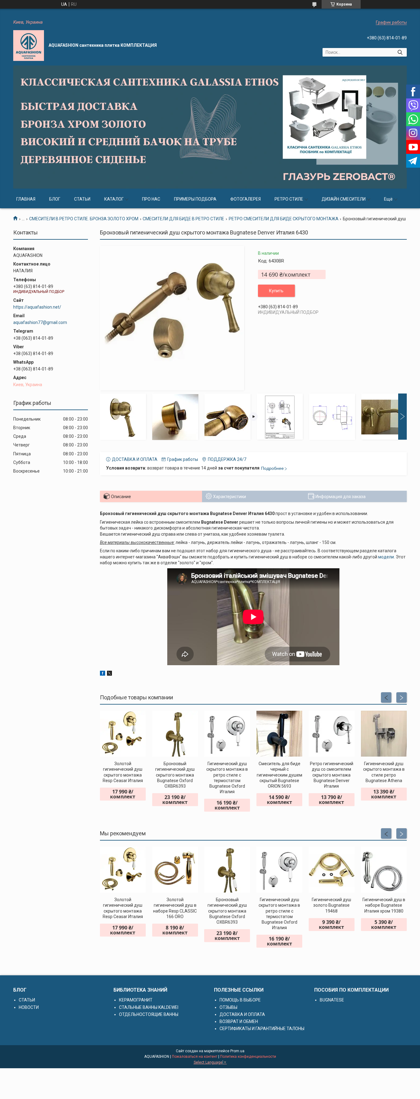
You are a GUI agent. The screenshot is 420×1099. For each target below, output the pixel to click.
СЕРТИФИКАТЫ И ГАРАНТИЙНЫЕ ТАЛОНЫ (262, 1028)
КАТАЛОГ (114, 199)
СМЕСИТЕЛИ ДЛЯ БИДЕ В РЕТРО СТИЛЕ (183, 218)
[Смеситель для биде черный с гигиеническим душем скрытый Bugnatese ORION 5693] (279, 734)
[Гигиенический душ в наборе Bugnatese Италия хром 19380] (384, 870)
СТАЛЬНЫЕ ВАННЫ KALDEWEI (148, 1007)
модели (386, 556)
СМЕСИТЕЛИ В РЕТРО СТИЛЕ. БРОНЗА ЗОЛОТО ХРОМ (83, 218)
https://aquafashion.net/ (37, 307)
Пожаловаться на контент (194, 1056)
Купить (276, 290)
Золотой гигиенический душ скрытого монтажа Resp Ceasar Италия (123, 772)
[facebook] (102, 674)
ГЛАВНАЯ (25, 199)
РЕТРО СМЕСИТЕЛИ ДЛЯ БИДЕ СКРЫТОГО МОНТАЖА (284, 218)
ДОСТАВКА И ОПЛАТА (242, 1014)
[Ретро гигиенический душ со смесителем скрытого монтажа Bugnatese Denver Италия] (332, 734)
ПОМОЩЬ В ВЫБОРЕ (240, 999)
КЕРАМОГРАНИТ (136, 999)
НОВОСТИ (29, 1007)
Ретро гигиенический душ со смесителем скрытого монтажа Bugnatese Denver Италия (331, 775)
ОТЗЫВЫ (228, 1007)
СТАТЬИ (82, 199)
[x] (109, 674)
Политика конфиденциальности (248, 1056)
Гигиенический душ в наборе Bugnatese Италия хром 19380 (384, 905)
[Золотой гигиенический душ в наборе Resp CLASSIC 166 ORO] (175, 870)
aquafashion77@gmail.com (40, 322)
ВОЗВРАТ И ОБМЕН (239, 1021)
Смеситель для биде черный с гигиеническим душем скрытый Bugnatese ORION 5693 (279, 775)
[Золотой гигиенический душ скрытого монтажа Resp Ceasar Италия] (123, 734)
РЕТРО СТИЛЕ (289, 199)
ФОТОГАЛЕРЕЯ (245, 199)
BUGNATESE (332, 999)
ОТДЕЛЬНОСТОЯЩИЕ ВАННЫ (148, 1014)
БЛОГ (54, 199)
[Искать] (400, 52)
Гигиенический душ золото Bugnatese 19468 (331, 905)
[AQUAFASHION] (28, 45)
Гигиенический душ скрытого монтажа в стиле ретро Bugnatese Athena (384, 772)
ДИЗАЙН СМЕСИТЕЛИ (344, 199)
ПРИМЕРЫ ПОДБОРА (195, 199)
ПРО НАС (151, 199)
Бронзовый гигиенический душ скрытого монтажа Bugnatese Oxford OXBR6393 (175, 775)
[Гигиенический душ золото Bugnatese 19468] (332, 870)
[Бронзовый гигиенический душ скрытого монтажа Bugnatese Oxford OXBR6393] (175, 734)
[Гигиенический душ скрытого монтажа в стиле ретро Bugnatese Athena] (384, 734)
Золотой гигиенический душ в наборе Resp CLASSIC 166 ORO (175, 908)
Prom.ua (237, 1051)
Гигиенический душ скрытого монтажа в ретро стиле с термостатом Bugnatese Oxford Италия (227, 777)
